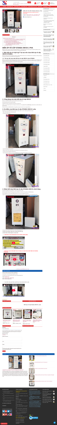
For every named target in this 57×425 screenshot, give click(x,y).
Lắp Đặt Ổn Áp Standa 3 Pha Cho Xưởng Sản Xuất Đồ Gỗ (12, 369)
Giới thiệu (4, 6)
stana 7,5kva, (18, 3)
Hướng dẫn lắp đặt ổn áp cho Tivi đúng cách (41, 362)
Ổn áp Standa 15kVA (47, 64)
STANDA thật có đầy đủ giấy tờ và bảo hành (12, 44)
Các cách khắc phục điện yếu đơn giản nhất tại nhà (48, 11)
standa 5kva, (14, 3)
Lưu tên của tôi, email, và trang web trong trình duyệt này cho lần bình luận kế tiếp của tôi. (11, 349)
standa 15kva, (26, 3)
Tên (3, 341)
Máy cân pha (40, 6)
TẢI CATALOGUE (45, 6)
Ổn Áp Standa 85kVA (47, 71)
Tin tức (50, 6)
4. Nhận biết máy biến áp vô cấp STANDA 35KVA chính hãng (12, 42)
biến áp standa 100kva (16, 4)
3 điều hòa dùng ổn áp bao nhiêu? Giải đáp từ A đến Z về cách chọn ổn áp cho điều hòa (49, 15)
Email (3, 344)
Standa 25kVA (46, 66)
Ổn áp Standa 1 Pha (10, 6)
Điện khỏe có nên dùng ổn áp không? (48, 24)
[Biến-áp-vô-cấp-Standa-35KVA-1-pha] (6, 30)
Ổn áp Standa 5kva (46, 57)
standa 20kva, (29, 3)
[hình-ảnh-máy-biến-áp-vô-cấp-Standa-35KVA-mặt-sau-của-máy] (17, 30)
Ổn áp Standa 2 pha (17, 6)
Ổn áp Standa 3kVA (46, 55)
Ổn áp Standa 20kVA (47, 62)
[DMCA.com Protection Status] (31, 415)
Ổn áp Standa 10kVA (47, 60)
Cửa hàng (7, 8)
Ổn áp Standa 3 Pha (24, 6)
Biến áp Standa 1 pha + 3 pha (32, 6)
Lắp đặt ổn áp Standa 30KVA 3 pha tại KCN (41, 368)
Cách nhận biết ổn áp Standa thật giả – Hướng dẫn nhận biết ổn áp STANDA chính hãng (49, 21)
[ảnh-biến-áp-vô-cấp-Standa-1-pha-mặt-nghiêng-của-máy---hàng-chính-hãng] (10, 30)
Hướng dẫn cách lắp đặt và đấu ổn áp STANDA (48, 27)
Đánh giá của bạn (5, 333)
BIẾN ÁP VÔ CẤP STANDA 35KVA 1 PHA (8, 38)
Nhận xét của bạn (5, 336)
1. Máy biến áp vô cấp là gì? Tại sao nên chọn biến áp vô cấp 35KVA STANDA (14, 39)
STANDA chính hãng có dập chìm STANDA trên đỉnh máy (14, 43)
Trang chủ (3, 8)
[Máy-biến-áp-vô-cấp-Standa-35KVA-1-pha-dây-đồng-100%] (13, 30)
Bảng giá (45, 90)
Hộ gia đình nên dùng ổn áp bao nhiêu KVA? (48, 18)
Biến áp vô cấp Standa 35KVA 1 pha (34, 15)
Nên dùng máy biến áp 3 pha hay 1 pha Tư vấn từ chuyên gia (43, 381)
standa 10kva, (22, 3)
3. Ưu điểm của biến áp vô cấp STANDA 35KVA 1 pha (11, 41)
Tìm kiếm (29, 2)
